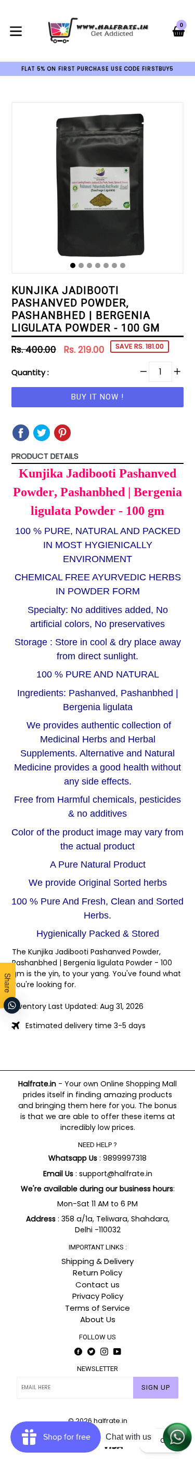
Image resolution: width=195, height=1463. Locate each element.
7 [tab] (122, 265)
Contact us (97, 1284)
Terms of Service (97, 1307)
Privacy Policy (97, 1296)
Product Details (45, 455)
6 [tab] (114, 265)
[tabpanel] (97, 190)
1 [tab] (72, 265)
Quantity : (30, 372)
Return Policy (97, 1272)
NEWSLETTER (97, 1369)
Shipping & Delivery (97, 1261)
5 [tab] (106, 265)
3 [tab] (89, 265)
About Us (97, 1319)
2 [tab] (81, 265)
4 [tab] (97, 265)
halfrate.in (110, 1421)
